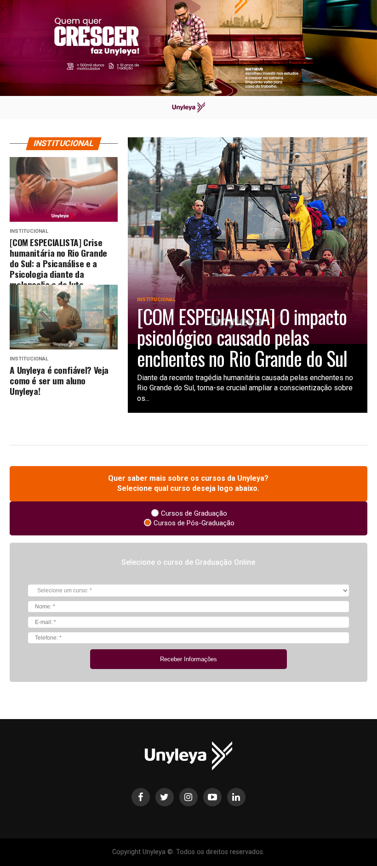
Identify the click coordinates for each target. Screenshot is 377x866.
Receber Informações (188, 659)
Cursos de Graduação (194, 513)
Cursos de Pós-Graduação (194, 523)
